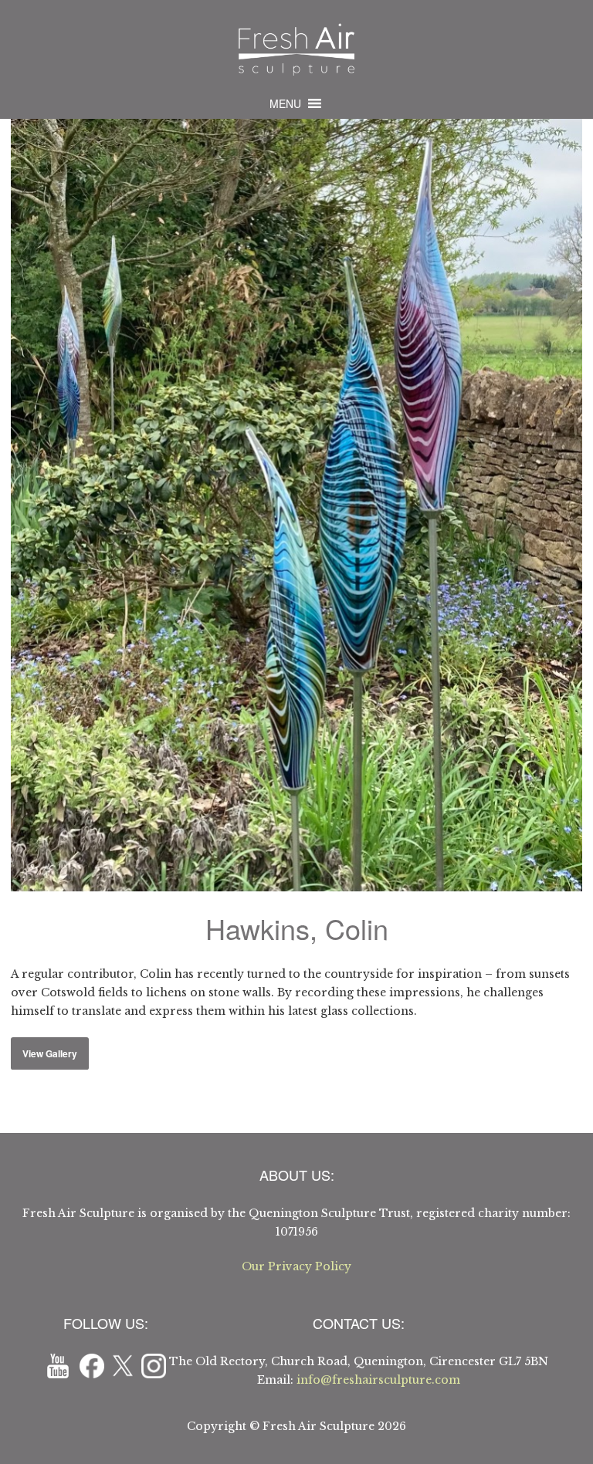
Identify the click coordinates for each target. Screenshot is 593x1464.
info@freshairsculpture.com (378, 1380)
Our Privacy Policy (296, 1266)
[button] (285, 103)
